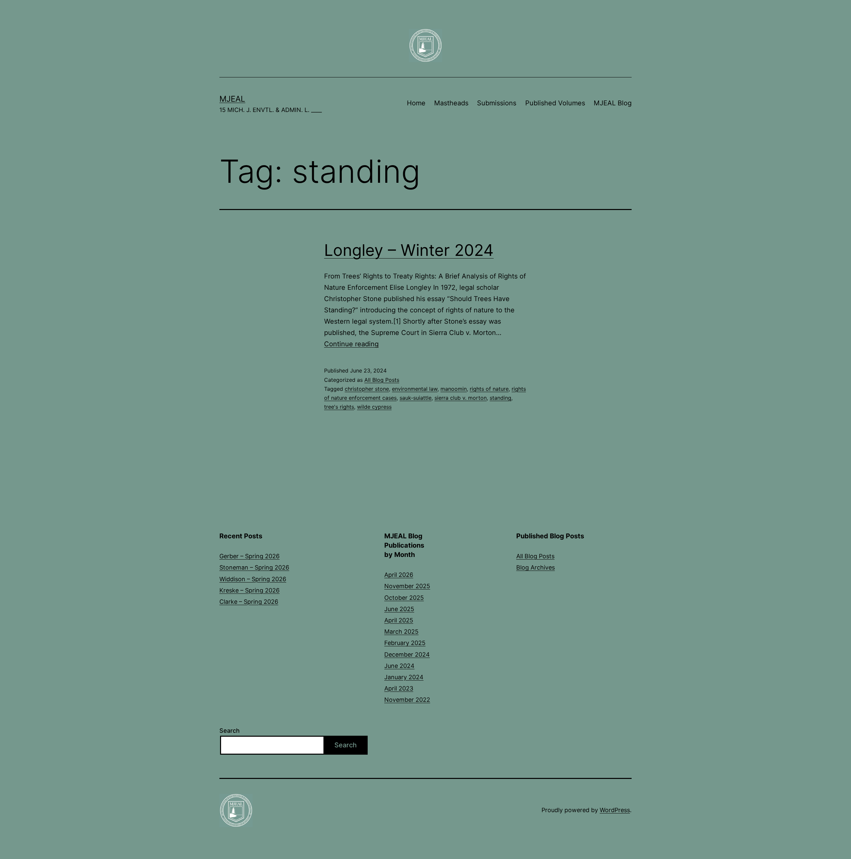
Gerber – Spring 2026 (249, 556)
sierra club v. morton (460, 397)
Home (416, 103)
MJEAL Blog (613, 103)
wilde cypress (374, 406)
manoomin (453, 388)
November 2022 (407, 699)
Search (229, 730)
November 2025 (407, 586)
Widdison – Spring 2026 (252, 579)
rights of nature (489, 388)
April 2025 (398, 620)
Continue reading (351, 344)
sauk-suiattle (415, 397)
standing (500, 397)
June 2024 (399, 665)
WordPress (615, 809)
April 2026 (398, 574)
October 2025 (404, 597)
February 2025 (405, 642)
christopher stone (367, 388)
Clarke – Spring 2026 (248, 601)
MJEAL (232, 99)
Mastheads (451, 103)
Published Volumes (555, 103)
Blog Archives (535, 567)
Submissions (496, 103)
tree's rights (339, 406)
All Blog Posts (381, 379)
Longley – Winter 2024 (409, 250)
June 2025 (399, 608)
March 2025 (401, 631)
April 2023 (398, 688)
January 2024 (404, 677)
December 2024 (407, 654)
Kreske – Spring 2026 (249, 590)
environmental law (414, 388)
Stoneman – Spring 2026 (254, 567)
